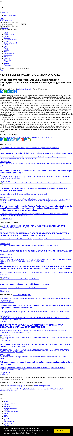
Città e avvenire (5, 340)
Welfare (6, 36)
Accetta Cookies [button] (62, 431)
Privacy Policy (31, 433)
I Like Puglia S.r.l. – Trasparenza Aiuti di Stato (39, 389)
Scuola (6, 41)
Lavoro (6, 62)
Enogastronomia (9, 53)
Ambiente (7, 38)
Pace (5, 46)
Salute (6, 44)
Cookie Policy (20, 433)
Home (2, 389)
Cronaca (7, 58)
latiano (37, 137)
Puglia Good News (10, 15)
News (6, 33)
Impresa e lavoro (9, 34)
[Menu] (1, 1)
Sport (5, 51)
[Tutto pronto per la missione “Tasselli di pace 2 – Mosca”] (19, 279)
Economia (7, 60)
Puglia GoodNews (6, 20)
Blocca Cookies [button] (47, 431)
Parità (6, 48)
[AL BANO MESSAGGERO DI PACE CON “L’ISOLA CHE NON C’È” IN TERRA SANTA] (30, 245)
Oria (41, 137)
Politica (6, 56)
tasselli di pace (48, 137)
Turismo (6, 50)
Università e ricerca (10, 39)
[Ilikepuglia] (4, 12)
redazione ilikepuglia (24, 89)
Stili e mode (8, 55)
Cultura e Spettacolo (11, 43)
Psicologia (7, 65)
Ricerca (6, 63)
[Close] (1, 398)
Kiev (33, 137)
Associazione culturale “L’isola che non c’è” (17, 137)
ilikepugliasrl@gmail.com (41, 386)
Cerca (24, 24)
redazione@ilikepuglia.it (16, 386)
